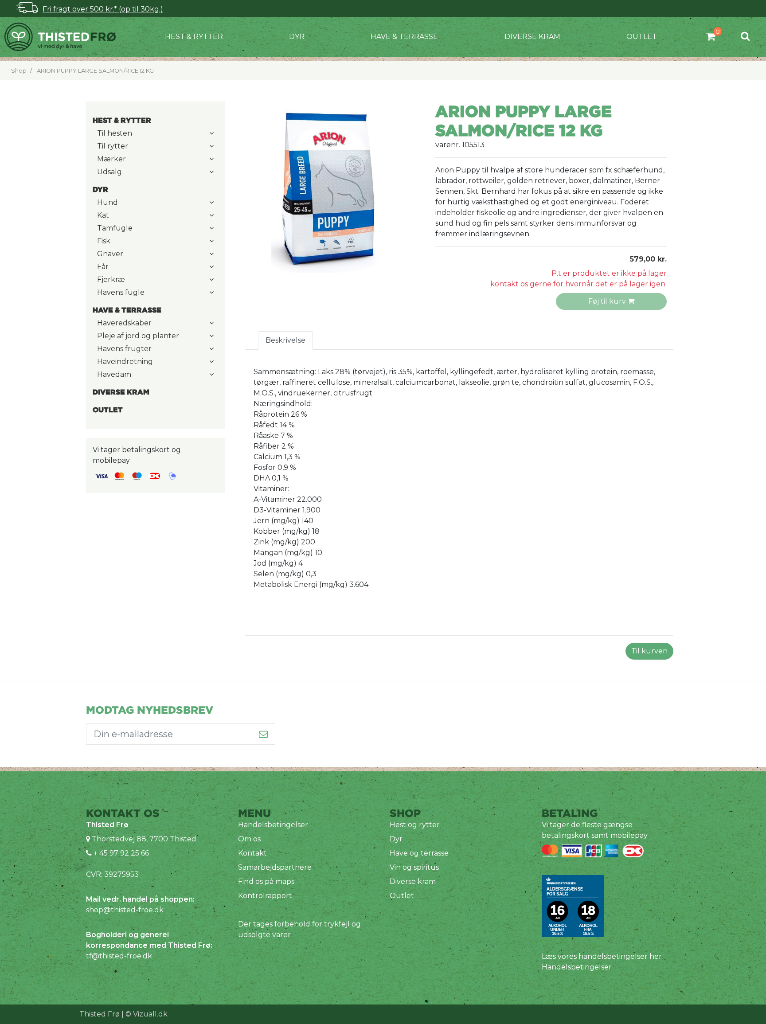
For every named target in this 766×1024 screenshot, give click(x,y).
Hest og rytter (415, 825)
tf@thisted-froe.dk (119, 956)
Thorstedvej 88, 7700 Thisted (144, 839)
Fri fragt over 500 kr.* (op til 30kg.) (103, 9)
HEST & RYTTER (194, 36)
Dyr (297, 36)
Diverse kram (532, 36)
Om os (249, 839)
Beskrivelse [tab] (285, 340)
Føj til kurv (608, 301)
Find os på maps (266, 881)
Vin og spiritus (414, 867)
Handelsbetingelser (273, 825)
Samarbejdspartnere (275, 867)
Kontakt (252, 853)
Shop (19, 70)
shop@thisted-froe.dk (125, 910)
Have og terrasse (419, 853)
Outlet (641, 36)
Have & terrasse (404, 36)
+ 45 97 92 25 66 (120, 853)
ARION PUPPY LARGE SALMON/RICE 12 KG (95, 70)
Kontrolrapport (265, 895)
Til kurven (649, 651)
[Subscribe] (263, 734)
